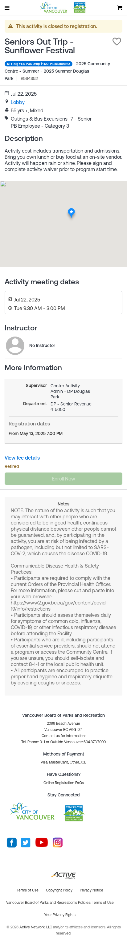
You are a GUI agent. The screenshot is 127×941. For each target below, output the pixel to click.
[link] (18, 102)
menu (7, 7)
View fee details (22, 458)
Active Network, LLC (36, 927)
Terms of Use (103, 902)
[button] (117, 41)
